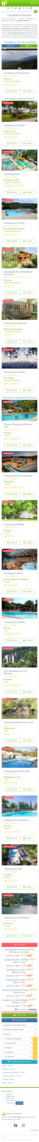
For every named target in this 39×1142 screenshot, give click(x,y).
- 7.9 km (11, 1076)
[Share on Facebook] (12, 8)
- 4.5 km (8, 1069)
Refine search (20, 1020)
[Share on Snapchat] (19, 8)
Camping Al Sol (11, 174)
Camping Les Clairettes (16, 820)
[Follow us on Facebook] (16, 1125)
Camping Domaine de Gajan (18, 475)
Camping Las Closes (14, 223)
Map (30, 46)
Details (29, 91)
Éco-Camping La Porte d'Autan (15, 672)
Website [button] (13, 91)
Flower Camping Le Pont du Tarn (18, 425)
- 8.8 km (8, 1079)
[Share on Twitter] (15, 8)
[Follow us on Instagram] (23, 1125)
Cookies (19, 1103)
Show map (20, 1015)
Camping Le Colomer (14, 125)
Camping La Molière (14, 524)
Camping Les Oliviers (15, 372)
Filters (12, 46)
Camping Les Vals (13, 868)
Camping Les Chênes (15, 622)
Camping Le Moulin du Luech (19, 722)
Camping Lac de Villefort (16, 917)
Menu (32, 3)
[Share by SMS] (31, 8)
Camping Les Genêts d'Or (17, 771)
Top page (34, 1130)
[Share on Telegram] (23, 8)
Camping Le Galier (13, 573)
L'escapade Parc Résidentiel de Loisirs (18, 273)
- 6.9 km (13, 1072)
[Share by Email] (27, 8)
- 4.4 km (7, 1065)
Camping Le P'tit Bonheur (17, 73)
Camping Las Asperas (15, 323)
